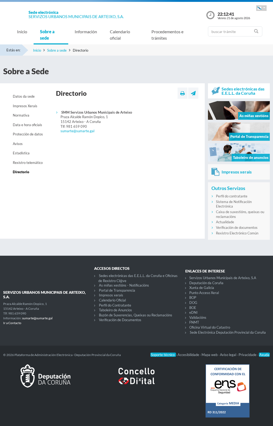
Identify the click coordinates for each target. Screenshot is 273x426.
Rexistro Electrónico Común (237, 233)
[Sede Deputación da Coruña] (45, 380)
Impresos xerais (111, 295)
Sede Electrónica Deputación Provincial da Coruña (228, 332)
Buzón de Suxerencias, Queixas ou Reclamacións (135, 315)
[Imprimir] (182, 93)
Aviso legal (228, 355)
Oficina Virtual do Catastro (209, 327)
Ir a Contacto (12, 323)
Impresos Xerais (25, 106)
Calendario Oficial (112, 300)
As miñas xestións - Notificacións (124, 285)
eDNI (193, 312)
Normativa (21, 115)
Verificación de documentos (237, 227)
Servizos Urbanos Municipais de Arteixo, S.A (222, 278)
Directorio (21, 172)
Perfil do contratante (231, 196)
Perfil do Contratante (115, 305)
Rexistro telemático (28, 162)
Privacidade (248, 355)
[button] (261, 8)
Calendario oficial (120, 34)
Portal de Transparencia (117, 290)
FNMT (194, 322)
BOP (192, 297)
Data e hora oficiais (27, 125)
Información (86, 31)
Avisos (18, 144)
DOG (193, 302)
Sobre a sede (47, 34)
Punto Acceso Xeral (204, 293)
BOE (192, 307)
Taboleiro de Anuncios (115, 310)
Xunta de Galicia (201, 288)
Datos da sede (24, 96)
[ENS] (227, 395)
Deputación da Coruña (206, 283)
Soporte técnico (163, 355)
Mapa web (210, 355)
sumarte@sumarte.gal (77, 131)
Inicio (22, 31)
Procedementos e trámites (167, 34)
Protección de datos (28, 134)
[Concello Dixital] (136, 380)
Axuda (264, 355)
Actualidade (225, 222)
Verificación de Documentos (120, 320)
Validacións (197, 317)
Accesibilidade (189, 355)
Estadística (21, 153)
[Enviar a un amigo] (193, 93)
